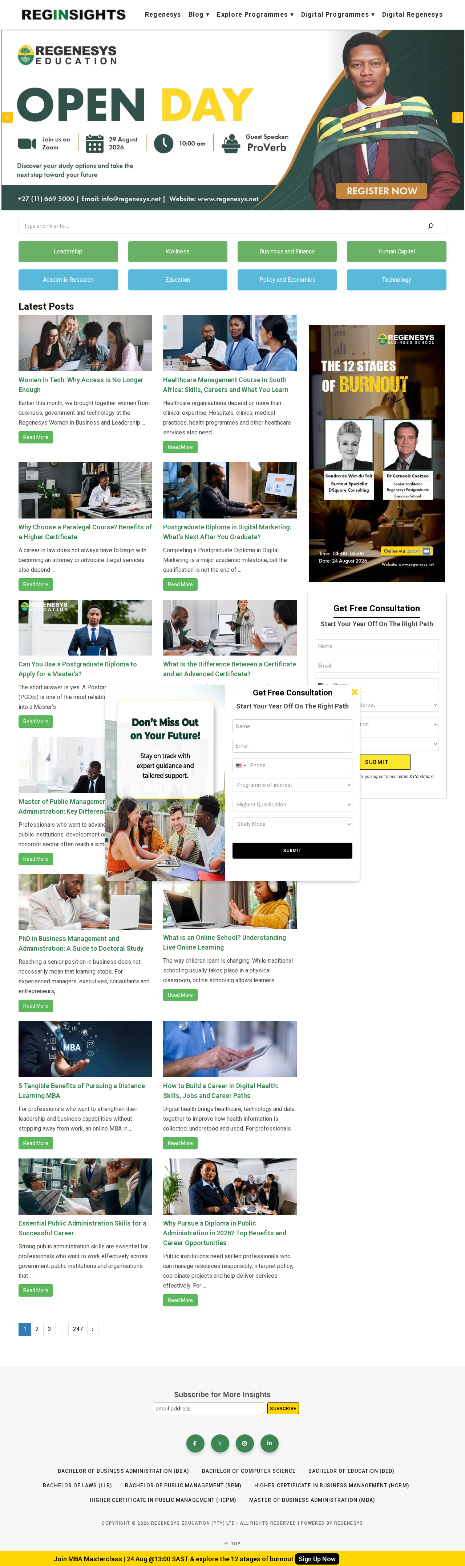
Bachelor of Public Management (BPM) (183, 1485)
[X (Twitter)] (220, 1443)
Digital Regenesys (412, 14)
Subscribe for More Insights (222, 1394)
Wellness (178, 251)
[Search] (430, 226)
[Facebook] (195, 1443)
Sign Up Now (317, 1559)
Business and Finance (287, 251)
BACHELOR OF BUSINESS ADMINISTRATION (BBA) (123, 1471)
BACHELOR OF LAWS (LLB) (77, 1485)
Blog (196, 14)
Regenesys (163, 14)
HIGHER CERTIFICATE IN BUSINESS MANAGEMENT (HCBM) (331, 1485)
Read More (35, 437)
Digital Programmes (335, 14)
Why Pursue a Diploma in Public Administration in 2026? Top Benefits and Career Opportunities (224, 1233)
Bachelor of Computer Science (249, 1471)
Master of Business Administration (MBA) (312, 1500)
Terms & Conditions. (416, 776)
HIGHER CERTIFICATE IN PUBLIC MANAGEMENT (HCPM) (163, 1500)
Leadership (68, 251)
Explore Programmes (252, 14)
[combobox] (240, 766)
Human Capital (397, 251)
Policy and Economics (287, 279)
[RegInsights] (73, 15)
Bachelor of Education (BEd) (351, 1471)
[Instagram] (245, 1443)
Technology (396, 279)
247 (78, 1329)
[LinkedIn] (269, 1443)
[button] (457, 117)
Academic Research (68, 279)
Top (235, 1543)
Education (177, 279)
